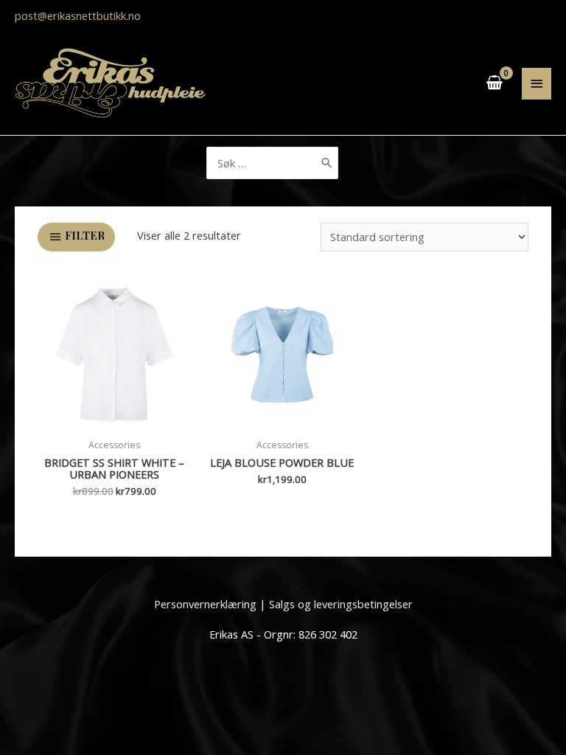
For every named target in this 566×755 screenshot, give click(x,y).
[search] (272, 162)
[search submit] (327, 162)
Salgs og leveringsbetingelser (341, 603)
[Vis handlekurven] (495, 83)
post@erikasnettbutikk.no (78, 15)
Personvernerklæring (205, 603)
